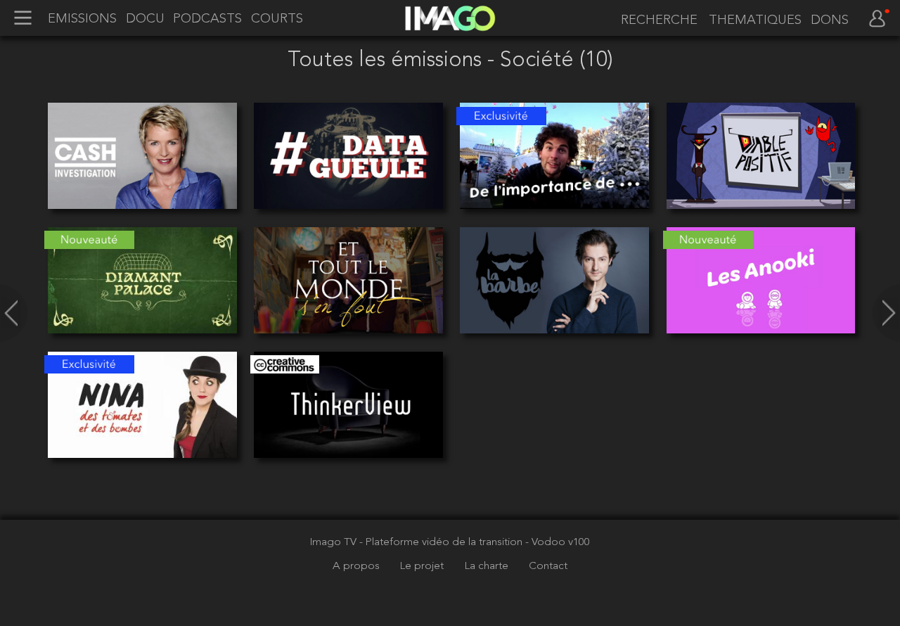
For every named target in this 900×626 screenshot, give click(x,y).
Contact (548, 566)
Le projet (423, 566)
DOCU (145, 19)
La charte (488, 566)
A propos (357, 566)
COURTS (277, 19)
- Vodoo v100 (557, 542)
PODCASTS (207, 19)
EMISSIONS (82, 19)
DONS (830, 20)
